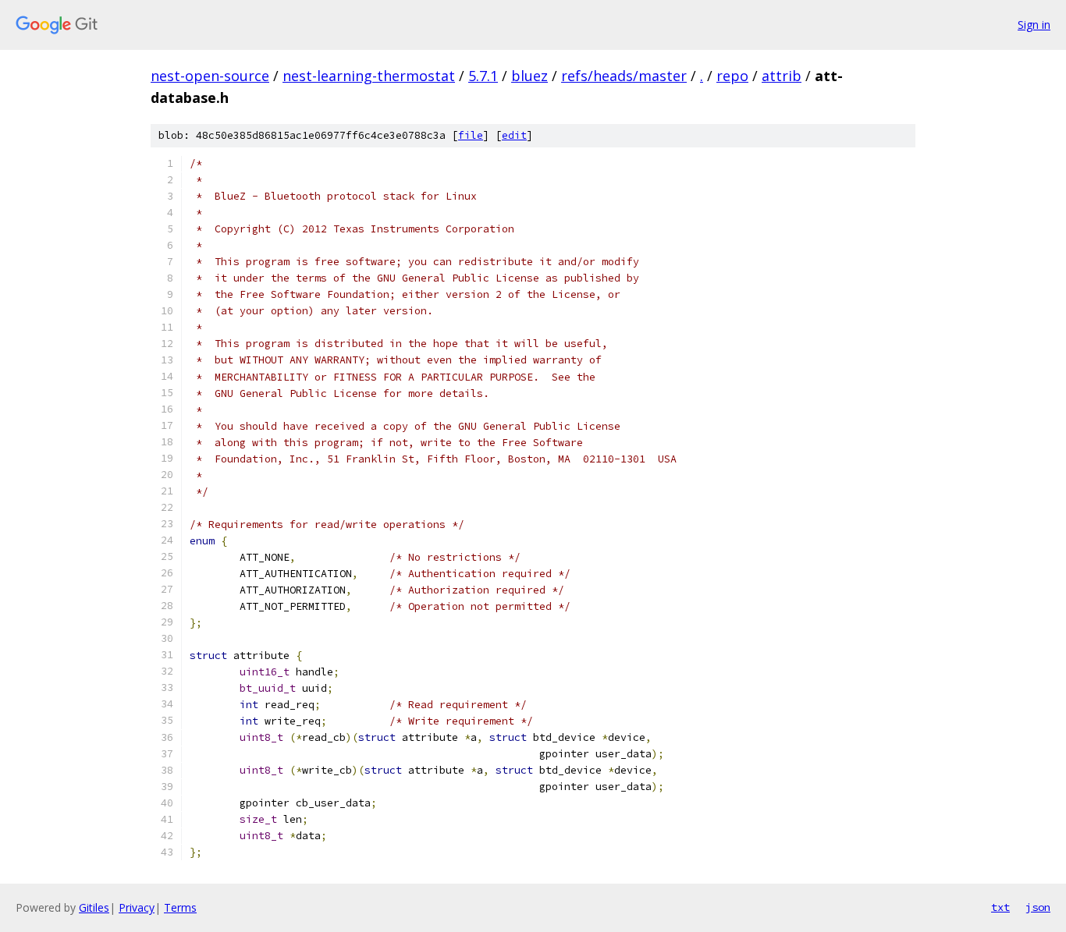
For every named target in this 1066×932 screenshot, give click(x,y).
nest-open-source (210, 75)
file (470, 135)
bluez (529, 75)
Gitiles (94, 907)
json (1037, 907)
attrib (781, 75)
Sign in (1034, 24)
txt (1000, 907)
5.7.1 (483, 75)
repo (732, 75)
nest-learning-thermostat (368, 75)
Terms (180, 907)
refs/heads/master (624, 75)
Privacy (137, 907)
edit (514, 135)
